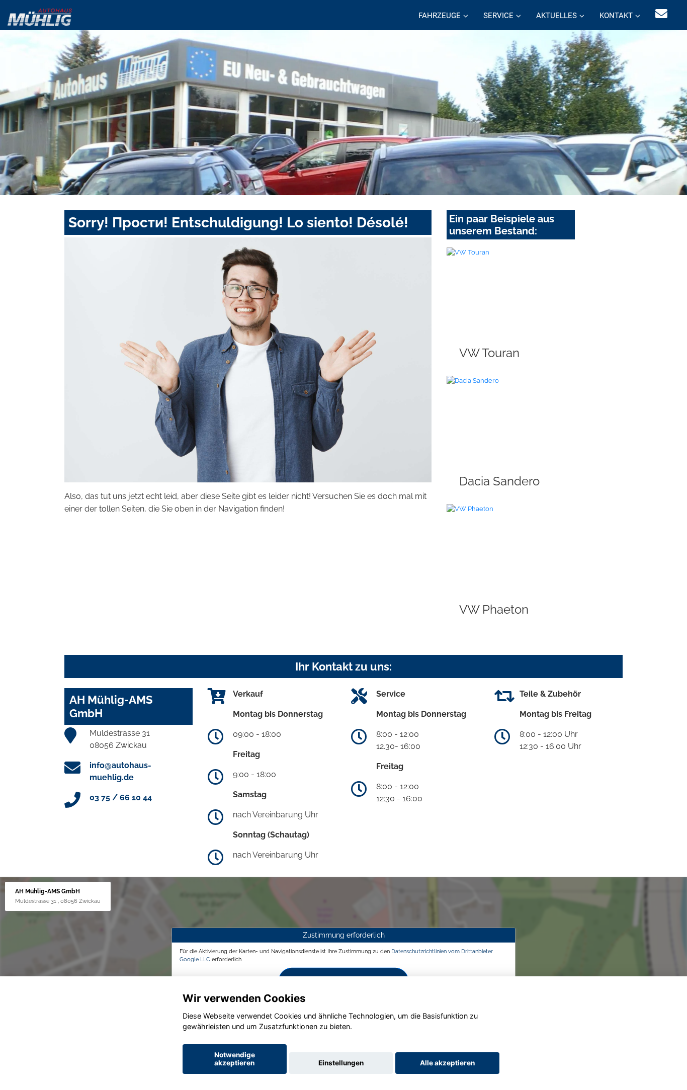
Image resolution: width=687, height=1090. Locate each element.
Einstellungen (341, 1063)
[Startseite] (40, 16)
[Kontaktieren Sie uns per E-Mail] (661, 14)
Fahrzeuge (439, 15)
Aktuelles (556, 15)
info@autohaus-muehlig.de (120, 771)
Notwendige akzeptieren (234, 1059)
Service (498, 15)
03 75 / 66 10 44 (121, 797)
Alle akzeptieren (447, 1063)
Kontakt (616, 15)
